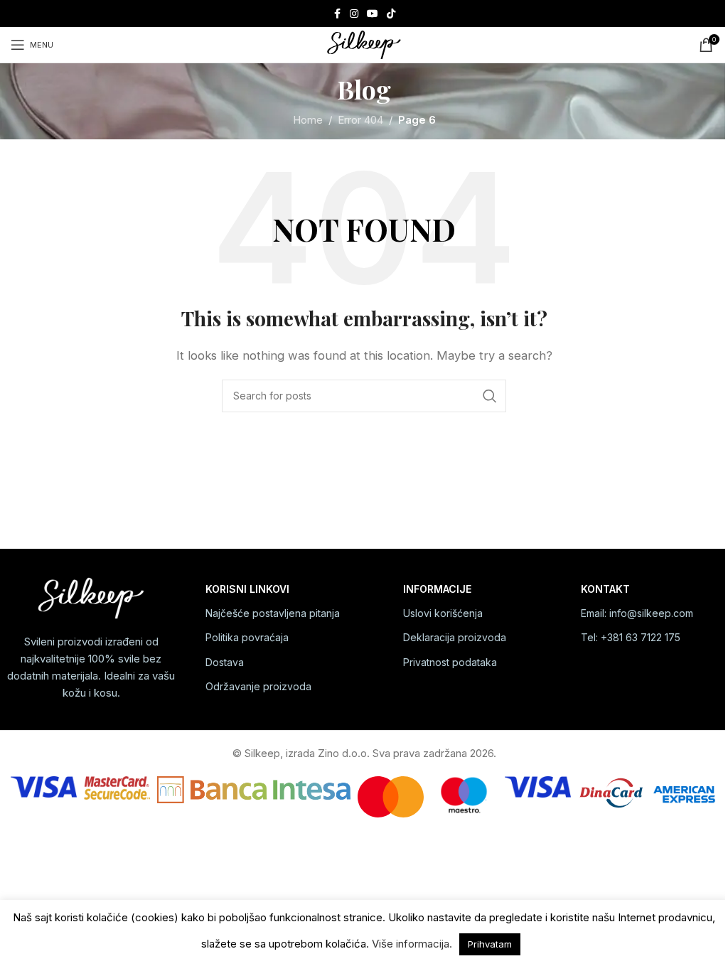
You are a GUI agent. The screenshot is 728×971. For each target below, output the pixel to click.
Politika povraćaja (247, 637)
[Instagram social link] (354, 13)
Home (308, 120)
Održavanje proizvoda (258, 686)
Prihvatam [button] (490, 944)
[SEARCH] (489, 396)
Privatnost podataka (450, 662)
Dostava (224, 662)
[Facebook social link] (337, 13)
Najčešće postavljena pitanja (272, 613)
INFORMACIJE (437, 589)
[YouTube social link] (372, 13)
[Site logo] (364, 43)
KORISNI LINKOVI (247, 589)
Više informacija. (412, 943)
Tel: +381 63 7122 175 (630, 637)
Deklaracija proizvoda (454, 637)
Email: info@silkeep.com (637, 613)
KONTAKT (605, 589)
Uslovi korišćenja (443, 613)
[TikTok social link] (391, 13)
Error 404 (360, 120)
